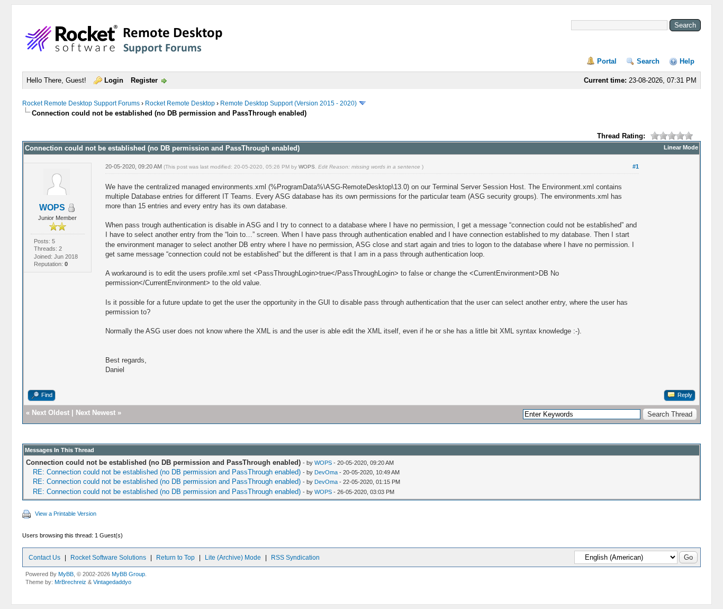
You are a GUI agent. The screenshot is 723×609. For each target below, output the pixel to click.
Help (687, 61)
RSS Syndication (295, 557)
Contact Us (44, 557)
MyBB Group (128, 574)
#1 (635, 166)
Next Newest (95, 413)
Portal (607, 61)
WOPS (52, 207)
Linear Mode (681, 147)
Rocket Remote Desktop (180, 103)
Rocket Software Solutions (108, 557)
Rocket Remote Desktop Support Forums (81, 103)
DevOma (326, 472)
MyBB (66, 574)
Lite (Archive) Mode (233, 557)
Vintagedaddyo (112, 582)
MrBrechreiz (70, 582)
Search (648, 61)
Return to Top (175, 557)
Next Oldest (50, 413)
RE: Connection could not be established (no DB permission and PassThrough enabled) (167, 472)
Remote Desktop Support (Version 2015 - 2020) (288, 103)
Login (113, 80)
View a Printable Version (65, 513)
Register (144, 80)
